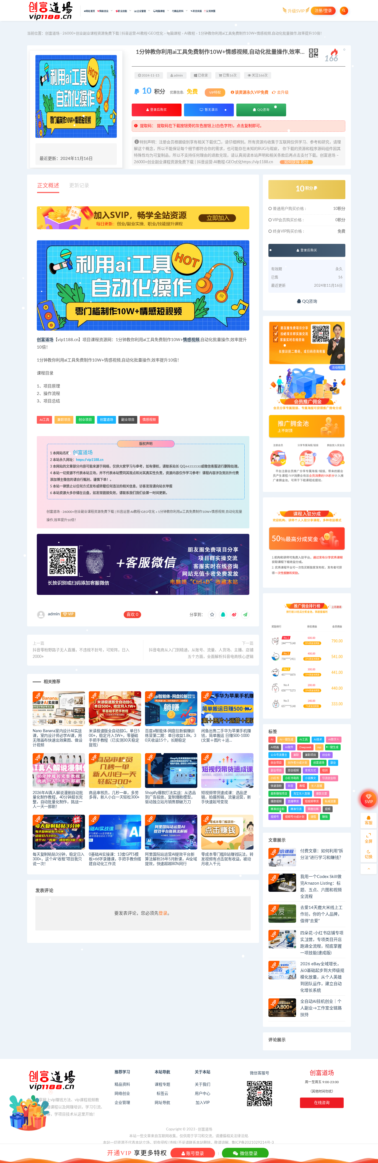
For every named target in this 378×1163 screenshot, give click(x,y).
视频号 (275, 817)
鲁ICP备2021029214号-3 (253, 1142)
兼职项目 (64, 419)
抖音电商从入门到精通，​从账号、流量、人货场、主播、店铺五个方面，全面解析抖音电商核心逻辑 (201, 653)
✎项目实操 (196, 11)
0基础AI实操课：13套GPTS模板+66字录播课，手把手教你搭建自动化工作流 (115, 859)
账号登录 (194, 1153)
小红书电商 (292, 778)
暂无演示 (211, 109)
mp (319, 747)
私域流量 (330, 801)
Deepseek (305, 747)
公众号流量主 (279, 755)
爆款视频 (276, 801)
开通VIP (119, 1153)
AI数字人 (333, 739)
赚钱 (325, 817)
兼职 (296, 755)
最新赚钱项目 (279, 793)
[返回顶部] (369, 869)
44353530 (193, 466)
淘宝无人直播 (301, 793)
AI (272, 739)
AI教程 (189, 33)
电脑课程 (174, 33)
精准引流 (296, 809)
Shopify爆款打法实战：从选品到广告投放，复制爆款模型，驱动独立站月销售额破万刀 (170, 797)
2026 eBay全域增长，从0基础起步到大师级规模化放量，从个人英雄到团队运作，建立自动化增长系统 (322, 977)
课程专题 (162, 1084)
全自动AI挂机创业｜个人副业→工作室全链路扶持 (321, 1008)
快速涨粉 (276, 786)
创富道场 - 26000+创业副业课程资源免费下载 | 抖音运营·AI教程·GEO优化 (104, 33)
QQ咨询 (263, 109)
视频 (327, 809)
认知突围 (210, 11)
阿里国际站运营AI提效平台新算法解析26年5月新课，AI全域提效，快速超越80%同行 (171, 859)
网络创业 (122, 1094)
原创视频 (293, 770)
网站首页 (90, 11)
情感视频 (191, 340)
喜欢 (132, 615)
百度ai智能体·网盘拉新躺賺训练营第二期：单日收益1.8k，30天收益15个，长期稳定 (170, 735)
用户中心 (202, 1094)
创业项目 (85, 419)
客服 (368, 823)
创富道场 (45, 340)
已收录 (202, 75)
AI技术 (318, 739)
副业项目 (127, 419)
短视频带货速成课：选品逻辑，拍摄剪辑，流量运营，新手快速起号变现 (226, 797)
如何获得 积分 (296, 162)
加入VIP (202, 1103)
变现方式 (310, 770)
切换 (368, 857)
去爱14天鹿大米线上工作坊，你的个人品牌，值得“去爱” (321, 914)
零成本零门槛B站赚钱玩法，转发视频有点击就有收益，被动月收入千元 (227, 859)
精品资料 (122, 1084)
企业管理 (122, 1103)
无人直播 (316, 786)
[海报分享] (245, 615)
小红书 (275, 778)
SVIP (369, 802)
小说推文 (310, 778)
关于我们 (202, 1084)
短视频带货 (312, 801)
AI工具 (303, 739)
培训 (325, 770)
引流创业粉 (329, 778)
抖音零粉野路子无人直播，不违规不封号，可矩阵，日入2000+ (81, 653)
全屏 (368, 841)
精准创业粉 (277, 809)
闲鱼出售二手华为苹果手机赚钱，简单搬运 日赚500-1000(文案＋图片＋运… (226, 735)
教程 (302, 786)
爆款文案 (321, 793)
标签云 (162, 1094)
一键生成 (332, 747)
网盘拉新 (313, 809)
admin (54, 614)
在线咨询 (322, 1103)
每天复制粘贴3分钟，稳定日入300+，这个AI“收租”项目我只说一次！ (58, 859)
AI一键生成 (286, 739)
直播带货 (293, 801)
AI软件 (289, 747)
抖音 (290, 786)
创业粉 (326, 755)
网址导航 (162, 1103)
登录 (163, 913)
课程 (313, 817)
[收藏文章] (212, 615)
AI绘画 (275, 747)
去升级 (282, 92)
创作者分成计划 (297, 762)
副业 (333, 762)
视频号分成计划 (294, 817)
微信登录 (248, 1153)
